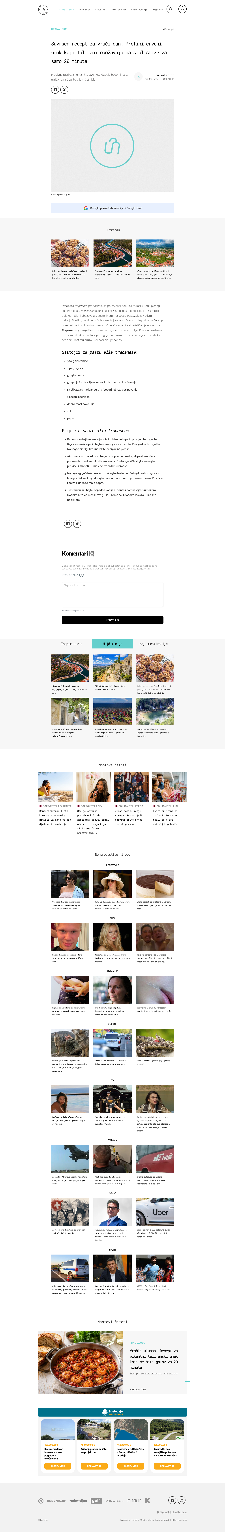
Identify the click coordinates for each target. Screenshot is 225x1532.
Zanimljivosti (118, 9)
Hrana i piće (66, 9)
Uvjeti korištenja (147, 1520)
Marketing (135, 1520)
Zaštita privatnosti (162, 1520)
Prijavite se (112, 619)
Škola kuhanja (139, 9)
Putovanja (84, 9)
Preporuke (157, 9)
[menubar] (182, 9)
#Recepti (168, 29)
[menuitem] (182, 9)
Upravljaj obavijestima (173, 1512)
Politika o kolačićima (178, 1520)
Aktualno (100, 9)
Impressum (125, 1520)
